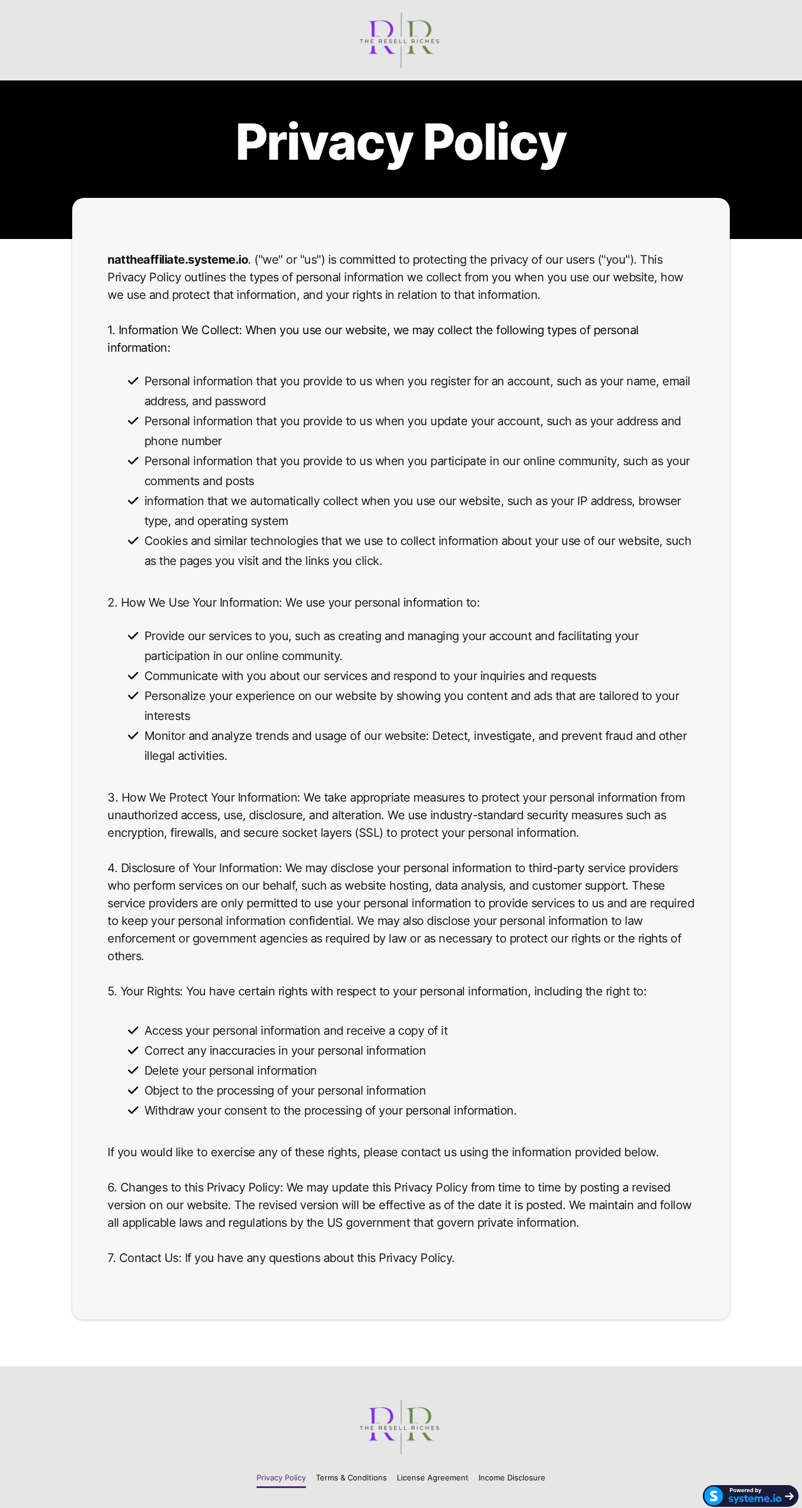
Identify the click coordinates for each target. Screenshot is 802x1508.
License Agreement (433, 1477)
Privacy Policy (281, 1477)
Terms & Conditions (351, 1477)
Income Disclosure (511, 1477)
